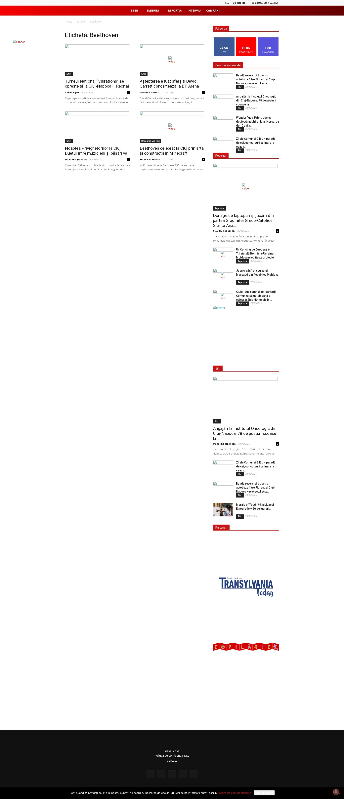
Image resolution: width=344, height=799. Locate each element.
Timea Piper (72, 92)
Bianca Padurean (150, 159)
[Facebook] (230, 11)
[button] (273, 11)
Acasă (69, 21)
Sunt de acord (264, 792)
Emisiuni (153, 10)
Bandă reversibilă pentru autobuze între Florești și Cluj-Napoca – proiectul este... (255, 79)
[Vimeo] (250, 11)
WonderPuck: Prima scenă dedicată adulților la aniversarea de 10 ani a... (257, 121)
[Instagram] (237, 11)
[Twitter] (243, 11)
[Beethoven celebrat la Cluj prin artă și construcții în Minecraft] (172, 127)
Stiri (134, 10)
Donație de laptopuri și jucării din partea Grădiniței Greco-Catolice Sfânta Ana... (243, 220)
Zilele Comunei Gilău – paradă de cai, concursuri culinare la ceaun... (256, 142)
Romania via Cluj (150, 141)
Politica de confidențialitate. (235, 792)
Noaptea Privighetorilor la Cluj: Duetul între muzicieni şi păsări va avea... (96, 153)
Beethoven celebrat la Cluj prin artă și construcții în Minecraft (172, 151)
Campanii (213, 10)
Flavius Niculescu (150, 92)
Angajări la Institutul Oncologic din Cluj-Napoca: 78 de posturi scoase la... (256, 100)
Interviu (194, 10)
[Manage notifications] (336, 792)
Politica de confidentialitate (171, 755)
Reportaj (175, 10)
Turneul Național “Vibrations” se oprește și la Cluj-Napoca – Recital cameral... (97, 86)
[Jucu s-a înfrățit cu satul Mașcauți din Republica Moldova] (223, 276)
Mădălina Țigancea (76, 159)
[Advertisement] (245, 335)
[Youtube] (257, 11)
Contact (172, 760)
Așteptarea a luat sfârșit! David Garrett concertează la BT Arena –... (169, 86)
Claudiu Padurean (224, 230)
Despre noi (172, 750)
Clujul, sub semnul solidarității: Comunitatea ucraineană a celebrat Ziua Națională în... (256, 295)
